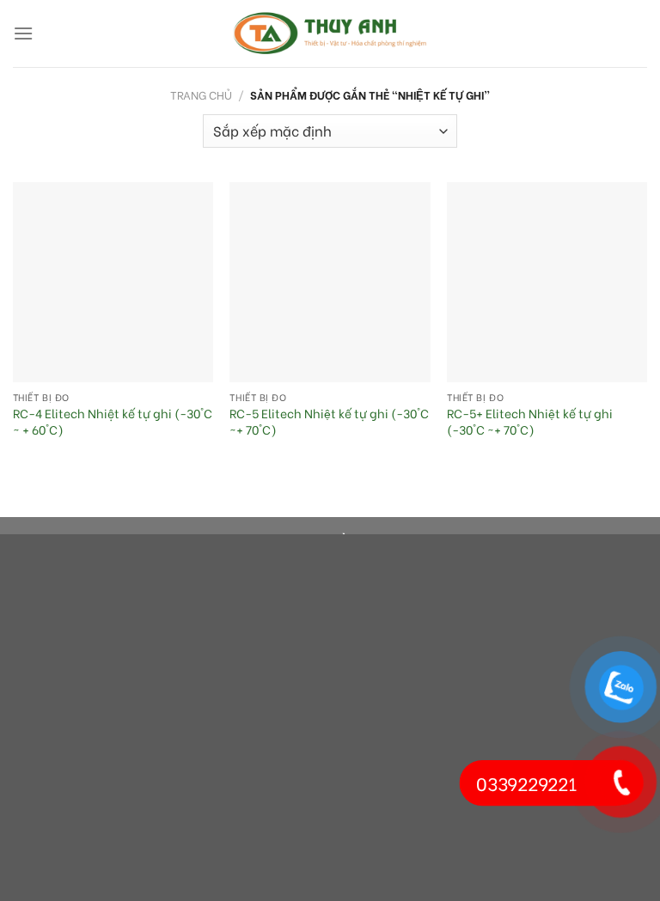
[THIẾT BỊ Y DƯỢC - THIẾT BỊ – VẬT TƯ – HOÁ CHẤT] (330, 33)
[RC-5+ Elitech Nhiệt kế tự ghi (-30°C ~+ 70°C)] (547, 282)
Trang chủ (201, 94)
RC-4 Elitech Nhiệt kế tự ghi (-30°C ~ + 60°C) (112, 421)
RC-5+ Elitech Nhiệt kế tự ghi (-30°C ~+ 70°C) (530, 421)
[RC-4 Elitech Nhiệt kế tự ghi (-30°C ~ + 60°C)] (113, 282)
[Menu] (23, 33)
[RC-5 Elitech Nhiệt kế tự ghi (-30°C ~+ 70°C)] (329, 282)
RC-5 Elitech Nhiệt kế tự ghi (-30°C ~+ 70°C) (329, 421)
